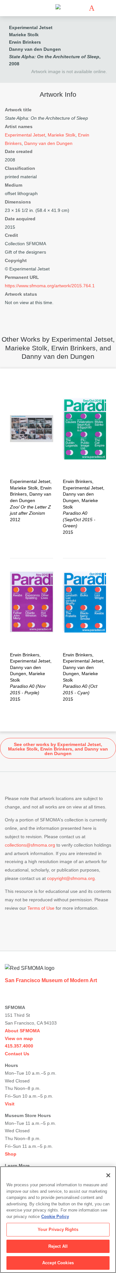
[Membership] (82, 8)
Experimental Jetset (31, 27)
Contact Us (17, 1053)
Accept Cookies (58, 1262)
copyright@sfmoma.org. (71, 878)
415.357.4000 (19, 1045)
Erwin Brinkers (25, 42)
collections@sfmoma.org (30, 845)
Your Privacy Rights (58, 1229)
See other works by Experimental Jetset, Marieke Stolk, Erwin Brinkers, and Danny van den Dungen (58, 749)
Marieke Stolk (24, 34)
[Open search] (101, 8)
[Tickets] (91, 8)
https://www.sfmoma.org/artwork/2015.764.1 (50, 285)
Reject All (58, 1246)
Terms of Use (40, 908)
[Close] (108, 1175)
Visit (10, 1103)
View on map (19, 1038)
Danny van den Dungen (35, 49)
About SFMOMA (22, 1030)
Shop (10, 1154)
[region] (58, 1219)
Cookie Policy (55, 1216)
